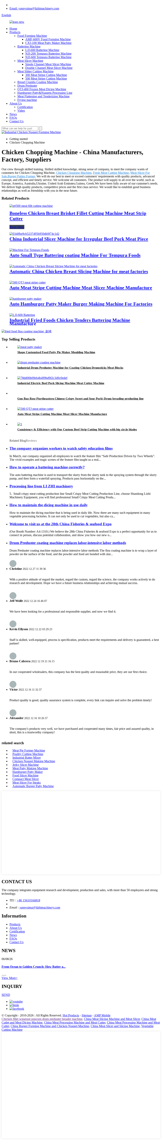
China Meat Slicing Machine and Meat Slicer (112, 1019)
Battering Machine (28, 46)
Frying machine (27, 100)
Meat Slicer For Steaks (26, 782)
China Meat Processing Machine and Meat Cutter (74, 1022)
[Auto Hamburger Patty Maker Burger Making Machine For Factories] (25, 298)
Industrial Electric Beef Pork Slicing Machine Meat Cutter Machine (60, 383)
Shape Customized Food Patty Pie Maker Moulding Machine (56, 352)
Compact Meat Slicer (25, 779)
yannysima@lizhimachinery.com (40, 907)
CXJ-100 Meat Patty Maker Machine (48, 43)
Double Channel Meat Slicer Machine (49, 67)
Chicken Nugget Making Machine (33, 761)
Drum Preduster (27, 85)
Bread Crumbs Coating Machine (37, 82)
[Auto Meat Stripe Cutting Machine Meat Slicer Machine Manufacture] (27, 282)
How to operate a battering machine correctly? (47, 467)
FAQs (13, 117)
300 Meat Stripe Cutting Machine (46, 75)
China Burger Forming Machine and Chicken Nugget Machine (50, 1026)
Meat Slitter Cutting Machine (35, 71)
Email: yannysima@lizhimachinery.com (34, 8)
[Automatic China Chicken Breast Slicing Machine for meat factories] (53, 266)
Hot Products (71, 1015)
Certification (25, 107)
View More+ (10, 978)
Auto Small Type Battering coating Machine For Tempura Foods (74, 255)
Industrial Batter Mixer (26, 757)
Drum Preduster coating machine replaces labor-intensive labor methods (67, 543)
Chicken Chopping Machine (73, 172)
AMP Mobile (102, 1015)
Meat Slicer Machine (30, 60)
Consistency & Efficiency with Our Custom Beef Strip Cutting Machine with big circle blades (77, 429)
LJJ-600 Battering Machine (42, 50)
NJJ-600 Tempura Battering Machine (48, 57)
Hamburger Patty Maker (27, 772)
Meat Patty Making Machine (30, 768)
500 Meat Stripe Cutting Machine (46, 78)
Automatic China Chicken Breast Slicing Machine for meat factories (78, 271)
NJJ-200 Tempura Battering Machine (48, 53)
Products (14, 32)
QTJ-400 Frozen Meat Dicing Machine (41, 89)
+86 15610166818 (28, 900)
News (13, 114)
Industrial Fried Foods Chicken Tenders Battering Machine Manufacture (69, 322)
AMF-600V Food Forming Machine (48, 39)
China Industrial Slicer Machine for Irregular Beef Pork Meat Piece (78, 239)
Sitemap (87, 1015)
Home (13, 28)
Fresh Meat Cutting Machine (111, 172)
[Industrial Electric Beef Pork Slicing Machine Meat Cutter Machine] (42, 378)
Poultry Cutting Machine (27, 754)
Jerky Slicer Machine (25, 764)
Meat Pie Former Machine (28, 750)
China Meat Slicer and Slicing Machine (115, 1026)
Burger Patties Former (21, 176)
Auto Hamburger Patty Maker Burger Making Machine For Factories (80, 303)
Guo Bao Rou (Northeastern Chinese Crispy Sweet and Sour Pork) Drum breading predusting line (80, 398)
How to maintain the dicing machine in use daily (48, 505)
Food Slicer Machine (25, 775)
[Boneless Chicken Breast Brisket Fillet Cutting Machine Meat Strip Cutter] (31, 205)
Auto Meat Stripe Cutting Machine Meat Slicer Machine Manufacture (80, 287)
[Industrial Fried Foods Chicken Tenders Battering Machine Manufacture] (22, 315)
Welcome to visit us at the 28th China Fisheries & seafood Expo (60, 524)
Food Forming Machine (32, 35)
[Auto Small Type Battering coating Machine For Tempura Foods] (29, 250)
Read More (17, 227)
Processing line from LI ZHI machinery (41, 486)
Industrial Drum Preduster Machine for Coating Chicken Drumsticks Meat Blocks (70, 367)
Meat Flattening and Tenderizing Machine (43, 96)
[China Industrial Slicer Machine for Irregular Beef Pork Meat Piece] (34, 233)
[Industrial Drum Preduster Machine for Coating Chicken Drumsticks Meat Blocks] (38, 362)
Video (21, 110)
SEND (6, 994)
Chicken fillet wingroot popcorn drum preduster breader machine (42, 1019)
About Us (15, 103)
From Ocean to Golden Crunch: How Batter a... (34, 966)
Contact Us (16, 121)
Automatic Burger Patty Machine (33, 786)
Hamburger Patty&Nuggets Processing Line (44, 92)
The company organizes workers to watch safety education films (61, 448)
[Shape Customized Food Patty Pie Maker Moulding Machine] (29, 347)
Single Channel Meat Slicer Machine (48, 64)
